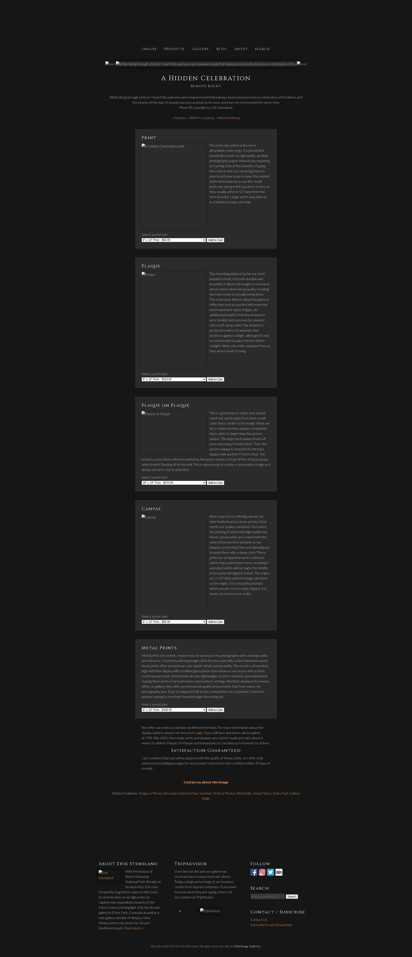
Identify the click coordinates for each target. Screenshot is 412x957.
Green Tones (262, 793)
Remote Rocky (229, 118)
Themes (180, 118)
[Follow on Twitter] (271, 873)
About (241, 49)
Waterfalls (243, 793)
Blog (222, 49)
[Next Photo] (302, 64)
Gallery (200, 49)
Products (174, 49)
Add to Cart (215, 240)
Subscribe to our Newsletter (271, 925)
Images (149, 49)
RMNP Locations (202, 118)
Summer (205, 793)
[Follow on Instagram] (263, 873)
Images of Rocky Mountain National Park (168, 793)
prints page (194, 733)
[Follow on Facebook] (254, 873)
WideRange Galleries (247, 946)
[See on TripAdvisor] (279, 873)
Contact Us (258, 920)
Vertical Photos (224, 793)
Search (262, 49)
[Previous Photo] (110, 64)
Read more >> (134, 928)
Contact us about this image (206, 782)
